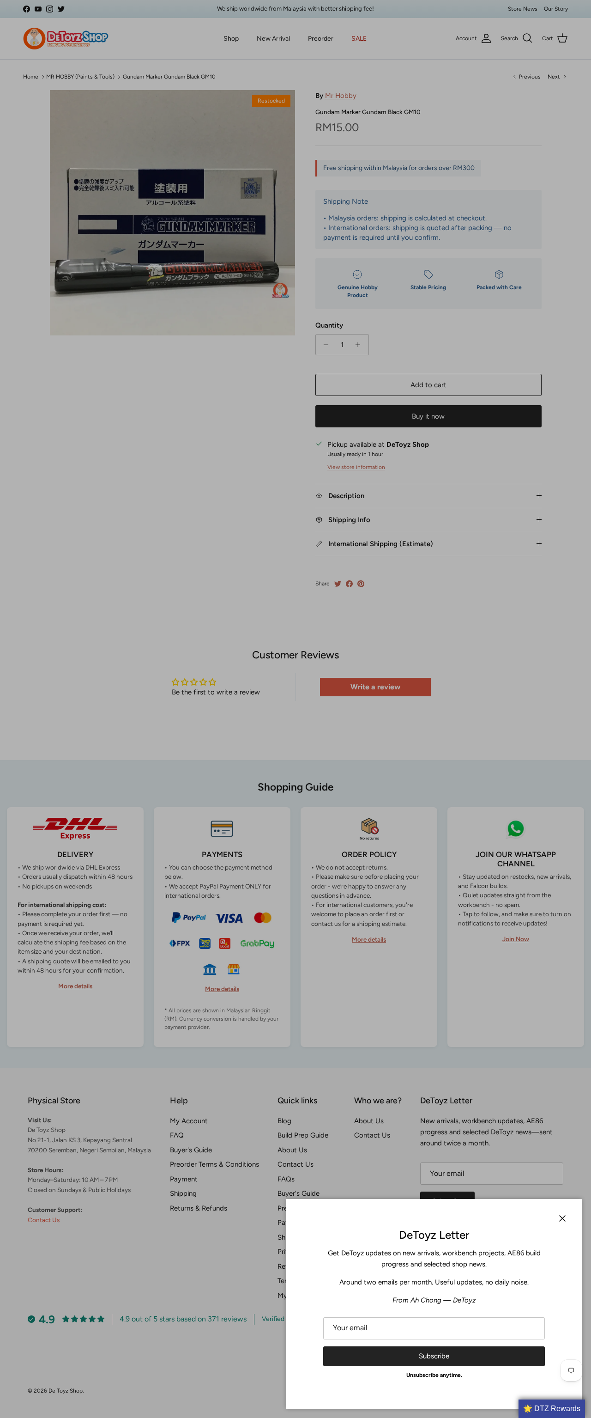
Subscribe (434, 1356)
